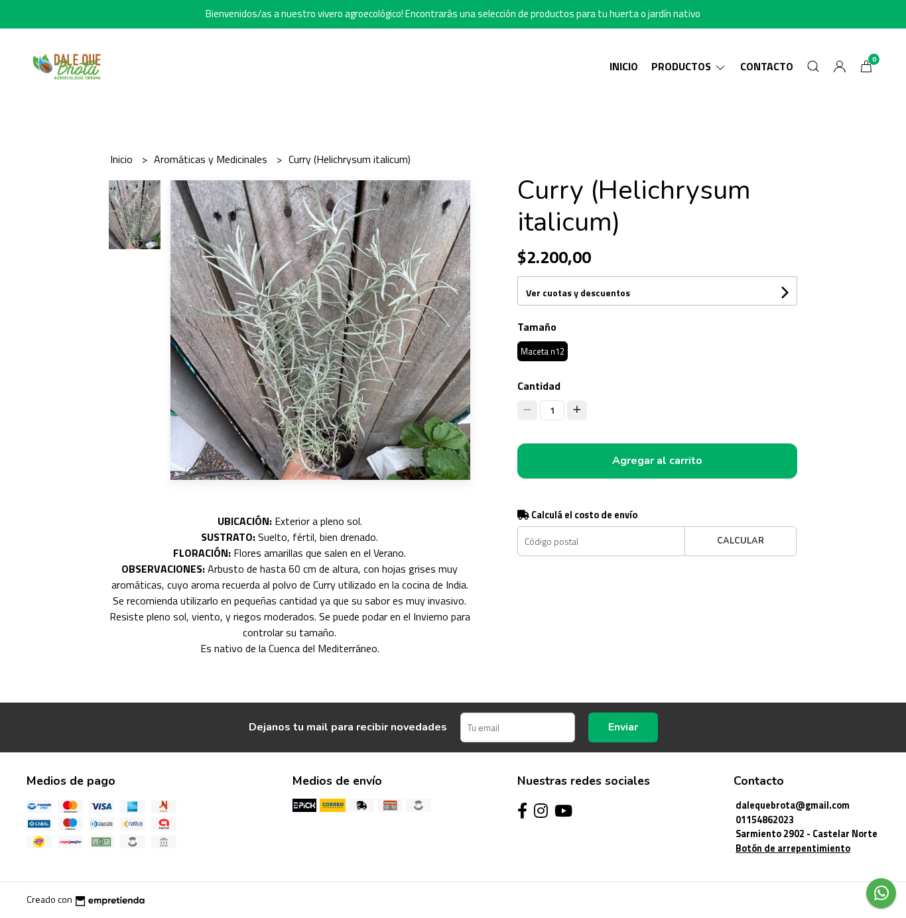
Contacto (766, 66)
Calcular (740, 541)
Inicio (624, 66)
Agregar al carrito (657, 460)
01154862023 (765, 820)
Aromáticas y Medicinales (212, 159)
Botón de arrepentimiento (793, 848)
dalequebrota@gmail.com (793, 805)
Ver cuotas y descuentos (578, 293)
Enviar (623, 727)
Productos (682, 66)
